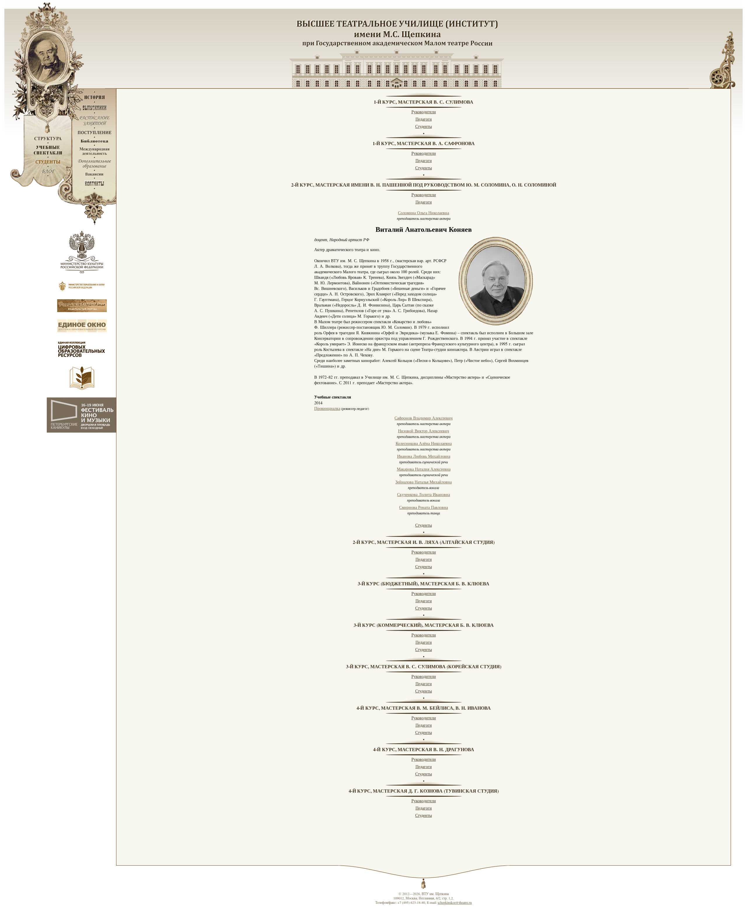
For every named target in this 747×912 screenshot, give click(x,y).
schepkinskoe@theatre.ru (455, 902)
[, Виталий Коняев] (495, 281)
